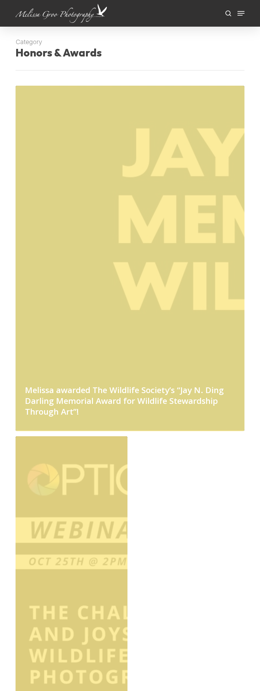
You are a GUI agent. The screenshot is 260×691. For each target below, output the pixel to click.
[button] (240, 13)
